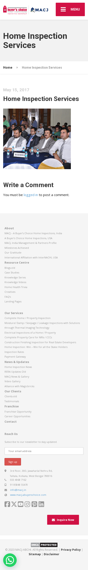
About (9, 228)
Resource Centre (17, 262)
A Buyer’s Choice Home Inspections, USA (28, 238)
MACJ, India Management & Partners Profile (31, 243)
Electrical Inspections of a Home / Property (30, 332)
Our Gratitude (13, 252)
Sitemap (35, 554)
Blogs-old (10, 267)
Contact (11, 421)
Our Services (14, 313)
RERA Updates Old (15, 371)
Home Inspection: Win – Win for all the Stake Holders (36, 347)
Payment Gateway (15, 356)
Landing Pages (13, 301)
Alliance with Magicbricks (19, 386)
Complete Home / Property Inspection (28, 318)
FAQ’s (8, 296)
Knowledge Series (15, 277)
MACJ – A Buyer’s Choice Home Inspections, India (33, 233)
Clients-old (11, 396)
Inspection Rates (14, 352)
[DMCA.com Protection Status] (44, 545)
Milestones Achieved (17, 247)
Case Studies (12, 272)
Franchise (12, 406)
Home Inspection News (18, 367)
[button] (10, 560)
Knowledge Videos (15, 282)
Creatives (10, 291)
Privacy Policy (71, 550)
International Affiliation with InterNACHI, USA (31, 257)
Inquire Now (65, 520)
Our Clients (13, 391)
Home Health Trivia (16, 287)
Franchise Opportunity (18, 411)
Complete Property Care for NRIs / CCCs (28, 337)
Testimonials (12, 401)
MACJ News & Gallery (17, 376)
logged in (31, 194)
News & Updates (17, 362)
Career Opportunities (17, 416)
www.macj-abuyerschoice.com (28, 494)
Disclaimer (51, 554)
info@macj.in (18, 489)
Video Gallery (12, 381)
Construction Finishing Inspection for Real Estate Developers (40, 342)
